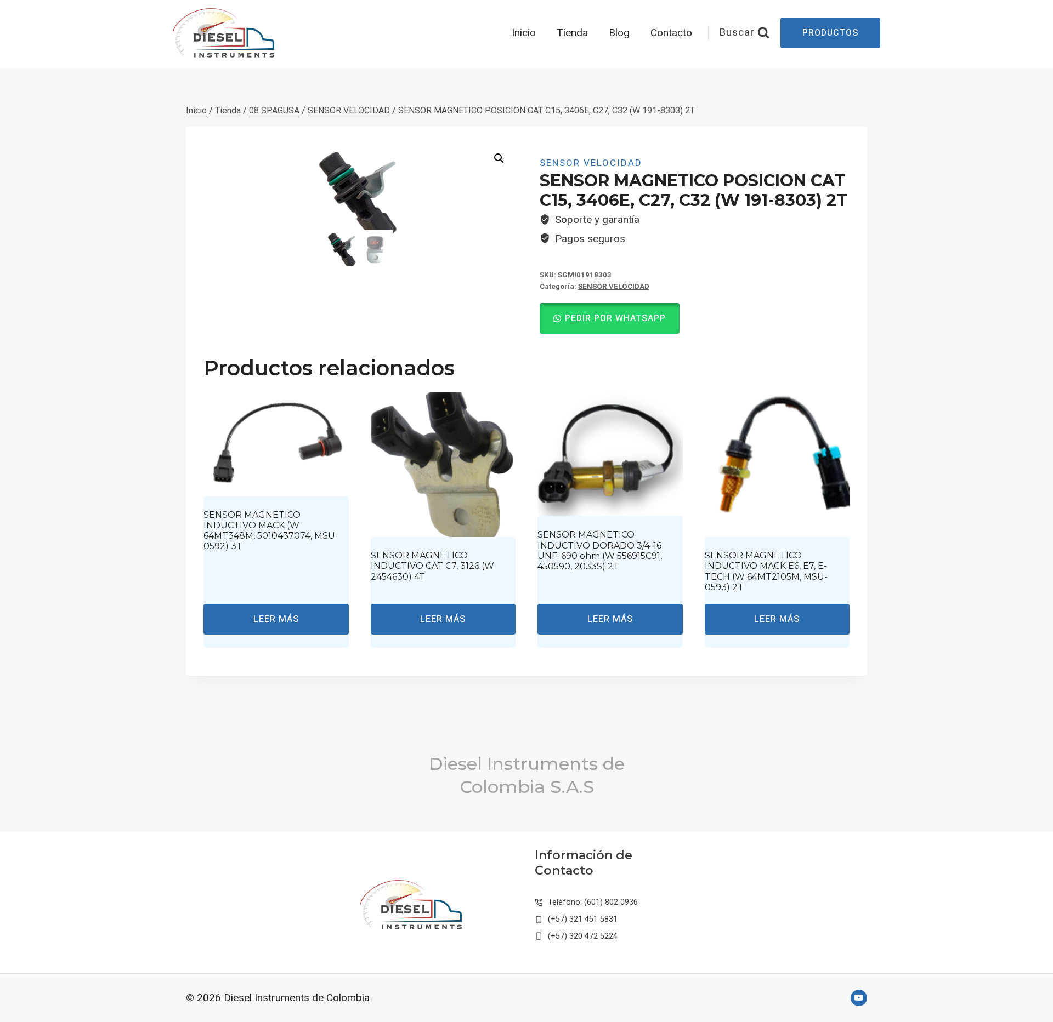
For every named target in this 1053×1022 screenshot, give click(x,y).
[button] (499, 158)
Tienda (572, 33)
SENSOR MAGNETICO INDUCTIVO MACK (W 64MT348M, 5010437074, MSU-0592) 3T (270, 531)
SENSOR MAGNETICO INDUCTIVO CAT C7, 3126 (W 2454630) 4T (432, 565)
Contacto (671, 33)
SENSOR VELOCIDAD (591, 162)
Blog (619, 33)
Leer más (276, 619)
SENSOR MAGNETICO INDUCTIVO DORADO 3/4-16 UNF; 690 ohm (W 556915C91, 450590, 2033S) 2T (599, 550)
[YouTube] (859, 998)
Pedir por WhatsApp (615, 318)
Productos (830, 32)
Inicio (524, 33)
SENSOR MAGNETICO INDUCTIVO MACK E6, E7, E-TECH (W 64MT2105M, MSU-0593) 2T (766, 571)
